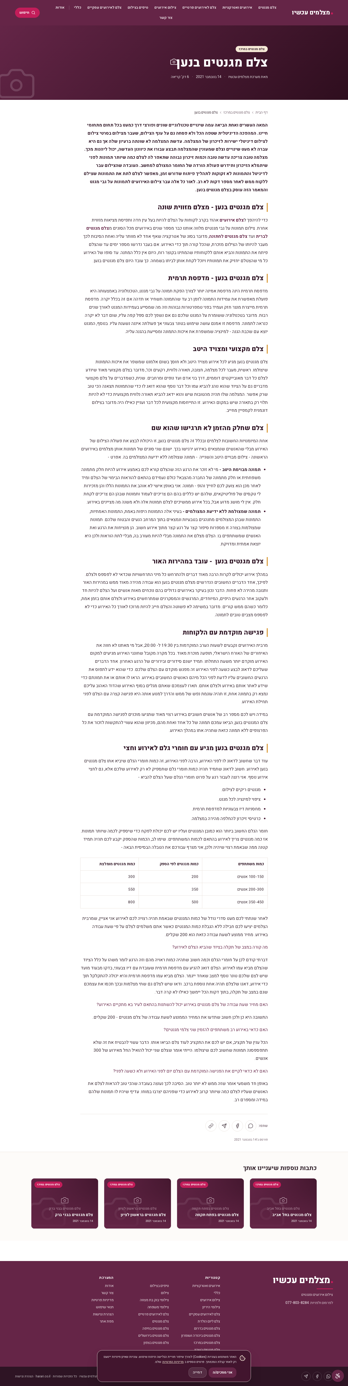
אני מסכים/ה (222, 1372)
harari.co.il (43, 1376)
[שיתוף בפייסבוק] (237, 1125)
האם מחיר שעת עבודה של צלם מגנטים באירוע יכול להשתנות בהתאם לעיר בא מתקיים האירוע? (182, 1004)
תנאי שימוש (105, 1307)
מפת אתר (107, 1321)
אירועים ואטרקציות (237, 7)
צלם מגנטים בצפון (156, 1342)
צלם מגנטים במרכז (252, 49)
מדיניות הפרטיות (173, 1362)
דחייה (197, 1372)
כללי (77, 7)
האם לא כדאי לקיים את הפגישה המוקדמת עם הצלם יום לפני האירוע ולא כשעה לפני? (190, 1071)
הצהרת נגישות (103, 1314)
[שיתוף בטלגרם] (224, 1125)
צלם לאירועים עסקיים (104, 7)
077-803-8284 (297, 1302)
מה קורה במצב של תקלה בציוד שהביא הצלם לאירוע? (220, 947)
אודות (60, 7)
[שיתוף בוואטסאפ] (250, 1125)
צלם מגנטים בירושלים (153, 1335)
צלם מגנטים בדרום (207, 1328)
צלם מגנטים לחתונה (228, 236)
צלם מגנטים (267, 7)
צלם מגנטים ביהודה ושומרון (200, 1335)
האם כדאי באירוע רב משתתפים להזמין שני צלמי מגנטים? (216, 1030)
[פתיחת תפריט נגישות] (338, 1376)
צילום (165, 1293)
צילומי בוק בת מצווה (154, 1300)
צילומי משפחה (158, 1307)
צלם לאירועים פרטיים (199, 7)
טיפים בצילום (138, 7)
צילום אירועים (165, 7)
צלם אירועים (232, 220)
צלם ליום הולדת (209, 1321)
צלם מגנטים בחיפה (155, 1328)
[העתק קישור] (211, 1125)
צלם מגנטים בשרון (207, 1349)
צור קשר (165, 17)
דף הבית (262, 112)
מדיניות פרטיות (102, 1300)
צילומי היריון (211, 1307)
